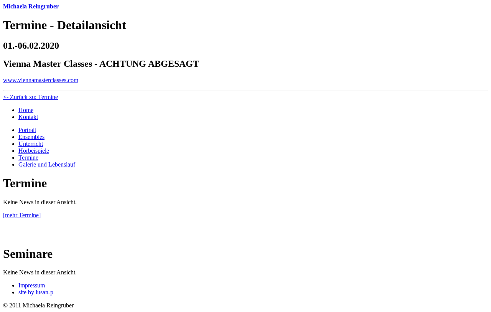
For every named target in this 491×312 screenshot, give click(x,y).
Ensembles (31, 137)
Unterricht (30, 143)
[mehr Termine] (22, 215)
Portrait (27, 130)
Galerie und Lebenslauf (46, 164)
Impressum (31, 285)
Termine (28, 157)
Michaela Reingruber (31, 6)
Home (25, 110)
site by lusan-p (35, 292)
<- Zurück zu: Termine (30, 97)
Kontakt (28, 117)
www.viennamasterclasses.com (40, 80)
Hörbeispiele (33, 150)
